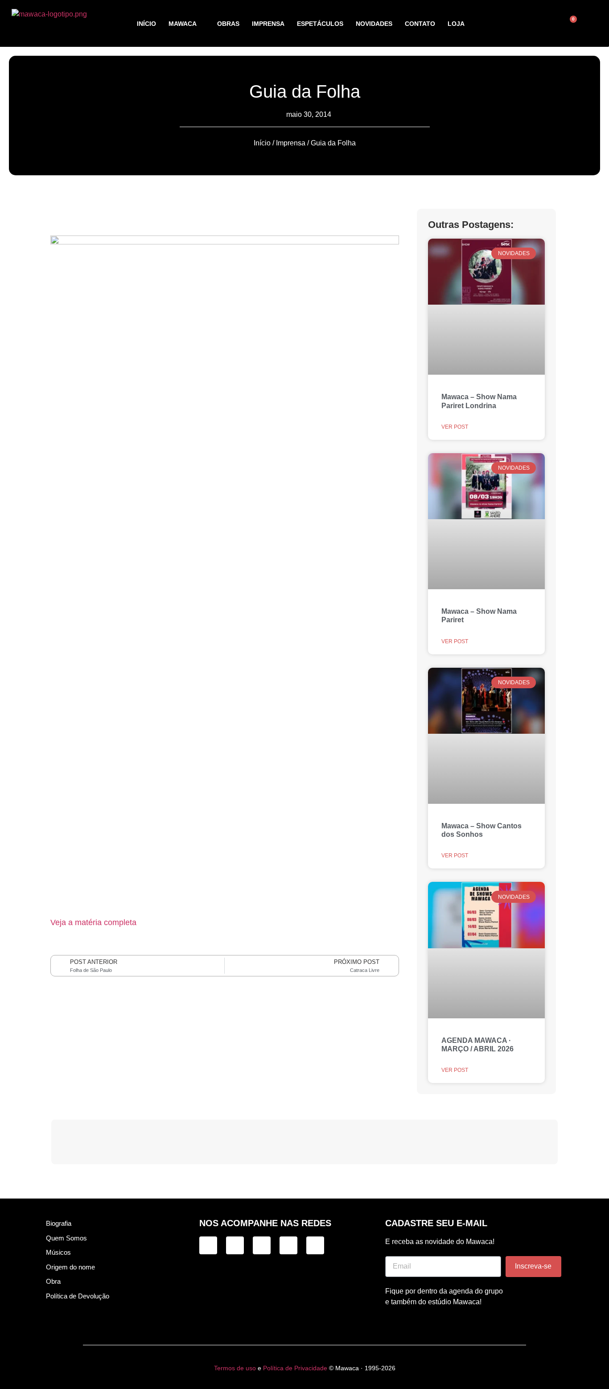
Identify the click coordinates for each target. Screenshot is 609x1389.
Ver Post (454, 427)
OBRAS (228, 23)
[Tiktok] (235, 1245)
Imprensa (290, 143)
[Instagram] (208, 1245)
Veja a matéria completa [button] (93, 922)
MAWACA (183, 23)
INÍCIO (146, 23)
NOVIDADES (374, 23)
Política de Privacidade (295, 1368)
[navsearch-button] (534, 24)
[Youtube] (315, 1245)
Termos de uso (235, 1368)
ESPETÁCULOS (320, 23)
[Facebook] (262, 1245)
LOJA (456, 23)
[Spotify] (288, 1245)
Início (262, 143)
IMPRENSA (268, 23)
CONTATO (420, 23)
